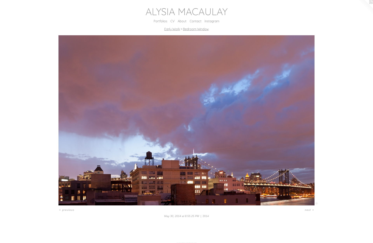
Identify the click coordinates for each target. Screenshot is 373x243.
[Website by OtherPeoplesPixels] (365, 8)
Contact (195, 21)
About (182, 21)
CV (172, 21)
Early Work (172, 29)
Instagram (212, 21)
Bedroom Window (196, 29)
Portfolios (160, 21)
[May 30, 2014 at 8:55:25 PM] (186, 120)
